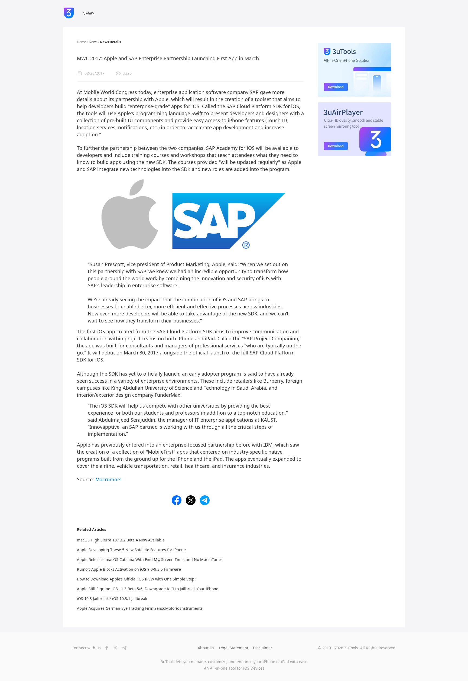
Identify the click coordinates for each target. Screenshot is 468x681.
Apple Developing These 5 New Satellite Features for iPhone (131, 549)
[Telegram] (122, 648)
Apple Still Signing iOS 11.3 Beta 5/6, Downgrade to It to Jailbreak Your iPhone (147, 588)
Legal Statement (233, 647)
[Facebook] (105, 648)
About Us (206, 647)
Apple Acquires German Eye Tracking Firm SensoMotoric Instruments (140, 608)
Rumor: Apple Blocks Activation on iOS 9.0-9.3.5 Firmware (129, 569)
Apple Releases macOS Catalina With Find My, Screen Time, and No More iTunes (150, 559)
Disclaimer (262, 647)
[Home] (68, 13)
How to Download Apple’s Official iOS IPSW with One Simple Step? (136, 579)
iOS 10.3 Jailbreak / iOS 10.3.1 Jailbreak (112, 598)
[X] (113, 648)
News (93, 42)
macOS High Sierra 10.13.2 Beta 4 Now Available (121, 540)
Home (81, 42)
